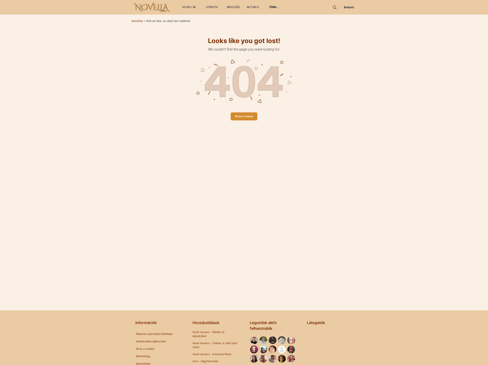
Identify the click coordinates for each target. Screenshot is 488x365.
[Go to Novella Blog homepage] (152, 7)
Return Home (244, 116)
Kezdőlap (137, 20)
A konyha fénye (221, 354)
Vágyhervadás (209, 361)
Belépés (349, 7)
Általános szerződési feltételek (154, 333)
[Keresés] (334, 7)
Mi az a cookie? (145, 348)
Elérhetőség (143, 356)
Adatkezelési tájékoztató (151, 341)
